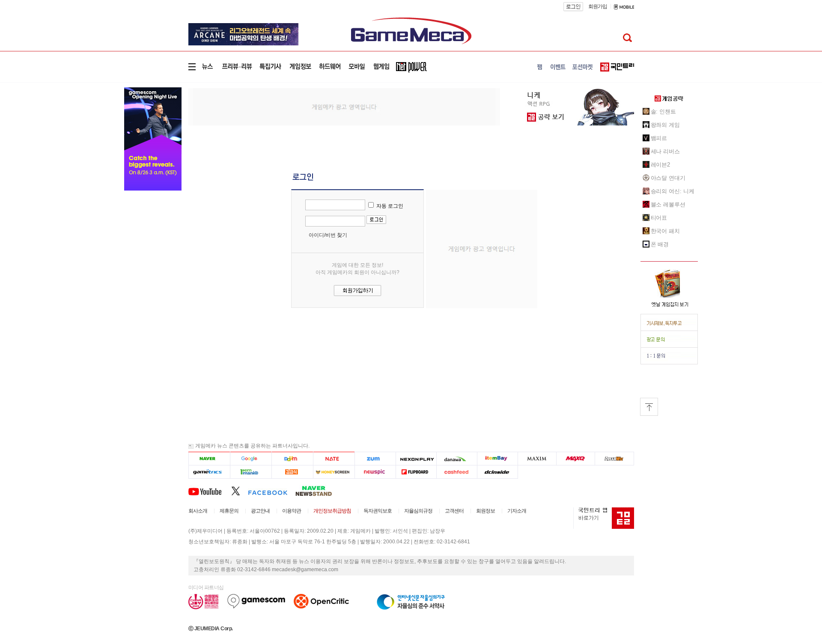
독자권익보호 (377, 511)
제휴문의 (229, 511)
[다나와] (456, 458)
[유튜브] (209, 491)
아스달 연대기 (668, 178)
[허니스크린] (334, 471)
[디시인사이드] (497, 471)
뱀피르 (659, 138)
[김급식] (292, 471)
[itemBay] (497, 458)
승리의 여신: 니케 (672, 191)
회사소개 (197, 511)
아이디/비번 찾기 (328, 235)
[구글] (250, 458)
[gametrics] (209, 471)
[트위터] (239, 491)
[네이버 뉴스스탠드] (318, 491)
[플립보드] (416, 471)
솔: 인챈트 (663, 111)
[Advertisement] (344, 106)
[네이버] (209, 458)
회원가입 (597, 6)
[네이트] (334, 458)
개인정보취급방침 (332, 511)
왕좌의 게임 (665, 125)
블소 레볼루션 (668, 204)
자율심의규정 (418, 511)
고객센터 (454, 511)
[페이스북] (271, 491)
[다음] (292, 458)
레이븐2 (660, 164)
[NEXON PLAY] (416, 458)
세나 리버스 (665, 151)
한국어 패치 (665, 231)
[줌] (375, 458)
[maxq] (576, 458)
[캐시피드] (456, 471)
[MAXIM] (537, 458)
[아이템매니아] (250, 471)
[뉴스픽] (375, 471)
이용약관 (291, 511)
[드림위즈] (614, 458)
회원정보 (485, 511)
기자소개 (516, 511)
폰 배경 (660, 244)
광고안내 (260, 511)
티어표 (659, 218)
